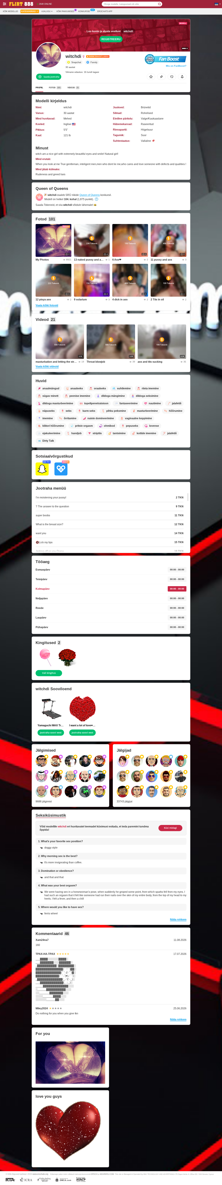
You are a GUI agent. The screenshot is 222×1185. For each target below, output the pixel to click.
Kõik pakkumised (65, 11)
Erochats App (104, 11)
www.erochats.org (40, 1174)
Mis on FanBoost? (176, 66)
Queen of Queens (89, 195)
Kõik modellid (10, 11)
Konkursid (84, 11)
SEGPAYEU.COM (107, 1174)
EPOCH (94, 1174)
